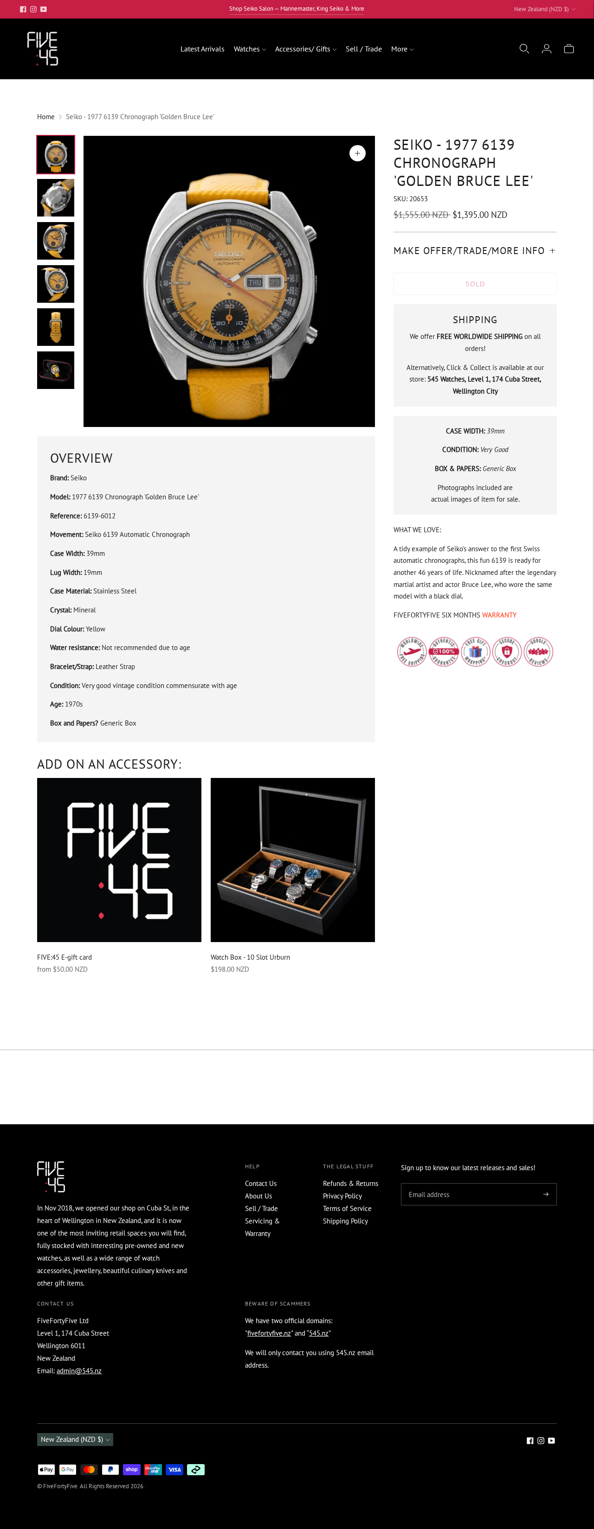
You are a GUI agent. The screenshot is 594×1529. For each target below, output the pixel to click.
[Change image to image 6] (55, 370)
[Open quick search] (524, 48)
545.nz (319, 1333)
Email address (427, 1184)
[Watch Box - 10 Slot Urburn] (293, 860)
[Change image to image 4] (55, 284)
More (399, 48)
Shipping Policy (345, 1221)
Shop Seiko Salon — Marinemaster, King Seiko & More (296, 9)
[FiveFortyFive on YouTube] (43, 9)
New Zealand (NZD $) (541, 9)
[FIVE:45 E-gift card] (119, 860)
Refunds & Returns (350, 1183)
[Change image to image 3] (55, 241)
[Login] (546, 48)
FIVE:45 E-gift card (64, 957)
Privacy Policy (342, 1195)
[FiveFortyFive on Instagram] (33, 9)
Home (46, 116)
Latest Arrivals (203, 48)
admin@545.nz (79, 1370)
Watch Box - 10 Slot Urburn (250, 957)
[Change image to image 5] (55, 327)
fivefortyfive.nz (269, 1333)
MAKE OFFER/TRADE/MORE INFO (469, 250)
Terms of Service (347, 1208)
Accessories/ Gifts (302, 48)
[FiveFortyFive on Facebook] (23, 9)
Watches (247, 48)
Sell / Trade (364, 48)
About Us (258, 1195)
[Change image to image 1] (55, 154)
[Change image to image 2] (55, 198)
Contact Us (261, 1183)
